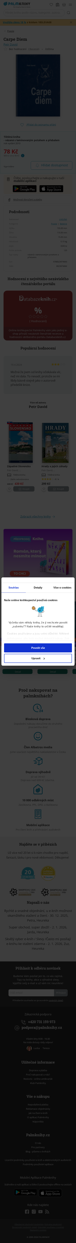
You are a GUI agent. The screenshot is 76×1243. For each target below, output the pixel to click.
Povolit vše (38, 647)
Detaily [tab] (38, 587)
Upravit (35, 658)
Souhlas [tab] (13, 587)
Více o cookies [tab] (62, 587)
